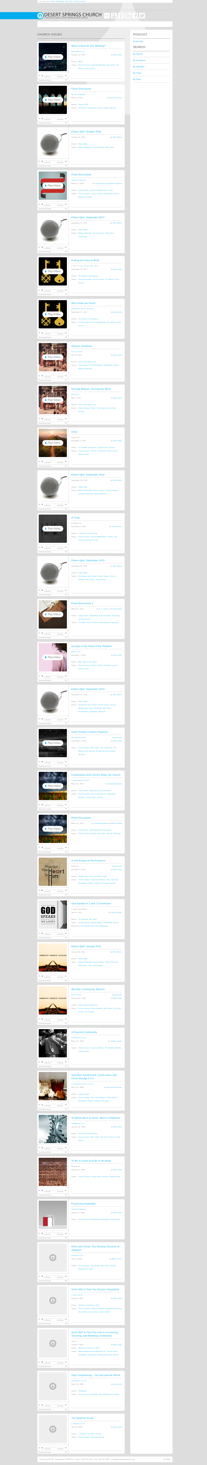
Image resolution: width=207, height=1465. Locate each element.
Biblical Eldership (85, 147)
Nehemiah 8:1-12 (78, 51)
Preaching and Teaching (106, 408)
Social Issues (101, 579)
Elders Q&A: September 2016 (88, 475)
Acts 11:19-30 (76, 351)
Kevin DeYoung (116, 97)
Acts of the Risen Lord (87, 362)
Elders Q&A (82, 144)
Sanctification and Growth (109, 1394)
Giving (93, 833)
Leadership (82, 236)
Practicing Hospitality (83, 1203)
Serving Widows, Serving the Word (91, 389)
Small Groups (83, 454)
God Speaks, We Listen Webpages (94, 926)
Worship (81, 754)
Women (116, 1355)
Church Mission (97, 365)
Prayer (93, 408)
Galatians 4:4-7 (77, 1255)
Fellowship (108, 922)
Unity (74, 432)
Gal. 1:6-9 (94, 266)
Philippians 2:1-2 (78, 1123)
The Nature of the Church (108, 451)
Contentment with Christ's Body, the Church (96, 775)
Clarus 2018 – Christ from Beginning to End (95, 190)
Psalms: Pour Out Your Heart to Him (92, 876)
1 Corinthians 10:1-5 (79, 1084)
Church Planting (111, 490)
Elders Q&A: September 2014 (88, 689)
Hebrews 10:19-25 (78, 737)
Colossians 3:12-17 (78, 1037)
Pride (87, 668)
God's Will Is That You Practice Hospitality (95, 1289)
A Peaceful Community (84, 1032)
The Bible (82, 622)
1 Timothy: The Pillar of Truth (89, 1434)
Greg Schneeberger (114, 1087)
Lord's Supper (83, 1094)
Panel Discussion (81, 89)
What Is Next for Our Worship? (88, 46)
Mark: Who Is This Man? (87, 662)
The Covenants (84, 193)
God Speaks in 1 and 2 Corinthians (91, 903)
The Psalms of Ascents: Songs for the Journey (96, 447)
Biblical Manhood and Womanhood (91, 1351)
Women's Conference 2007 (88, 1305)
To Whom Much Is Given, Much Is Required (95, 1118)
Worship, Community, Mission (88, 989)
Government (83, 711)
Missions (102, 711)
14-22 (91, 1084)
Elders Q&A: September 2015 (88, 560)
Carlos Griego (116, 912)
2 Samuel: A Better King (87, 533)
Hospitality (111, 794)
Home (53, 1)
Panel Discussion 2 (82, 603)
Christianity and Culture (87, 108)
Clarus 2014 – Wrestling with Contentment (94, 790)
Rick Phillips (117, 823)
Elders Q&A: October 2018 (86, 131)
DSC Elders (117, 137)
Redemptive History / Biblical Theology (93, 883)
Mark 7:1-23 (76, 652)
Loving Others (90, 797)
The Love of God (107, 1137)
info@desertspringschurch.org (122, 1459)
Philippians (82, 1391)
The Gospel (89, 1011)
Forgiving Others (97, 1048)
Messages (60, 1)
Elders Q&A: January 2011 (86, 946)
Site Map (166, 1459)
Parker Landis (116, 1041)
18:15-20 (90, 308)
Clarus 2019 (83, 104)
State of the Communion (87, 1005)
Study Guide (117, 737)
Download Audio (51, 80)
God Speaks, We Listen (87, 919)
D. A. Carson (104, 609)
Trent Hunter (100, 183)
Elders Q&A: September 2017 (88, 217)
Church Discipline (85, 279)
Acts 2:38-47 (76, 995)
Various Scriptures (78, 94)
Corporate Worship (98, 65)
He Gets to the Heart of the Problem (91, 646)
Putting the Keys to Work (85, 260)
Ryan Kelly (117, 55)
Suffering (117, 833)
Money (109, 833)
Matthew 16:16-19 (78, 308)
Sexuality (94, 1437)
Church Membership (98, 322)
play (39, 75)
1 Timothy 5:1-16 (78, 1423)
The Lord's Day (106, 747)
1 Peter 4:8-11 (77, 1295)
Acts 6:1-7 (75, 394)
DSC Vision (110, 65)
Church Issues (84, 65)
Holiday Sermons (104, 665)
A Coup (75, 517)
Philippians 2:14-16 (79, 1380)
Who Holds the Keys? (83, 303)
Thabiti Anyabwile (115, 784)
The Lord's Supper (95, 965)
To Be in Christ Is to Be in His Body (91, 1161)
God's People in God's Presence (89, 732)
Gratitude (94, 1394)
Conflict (94, 451)
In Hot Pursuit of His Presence (88, 860)
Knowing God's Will (104, 1355)
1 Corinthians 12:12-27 (80, 780)
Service (81, 411)
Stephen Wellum (115, 183)
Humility (81, 797)
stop (42, 75)
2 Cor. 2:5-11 (84, 266)
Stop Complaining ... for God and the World (95, 1375)
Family (93, 1308)
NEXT (80, 61)
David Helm (117, 609)
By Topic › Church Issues (75, 1)
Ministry (113, 108)
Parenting (104, 1265)
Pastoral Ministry (100, 494)
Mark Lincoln (117, 1259)
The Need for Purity (82, 1418)
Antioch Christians (81, 346)
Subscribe (138, 41)
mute (65, 75)
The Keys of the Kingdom (88, 276)
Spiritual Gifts (115, 1176)
